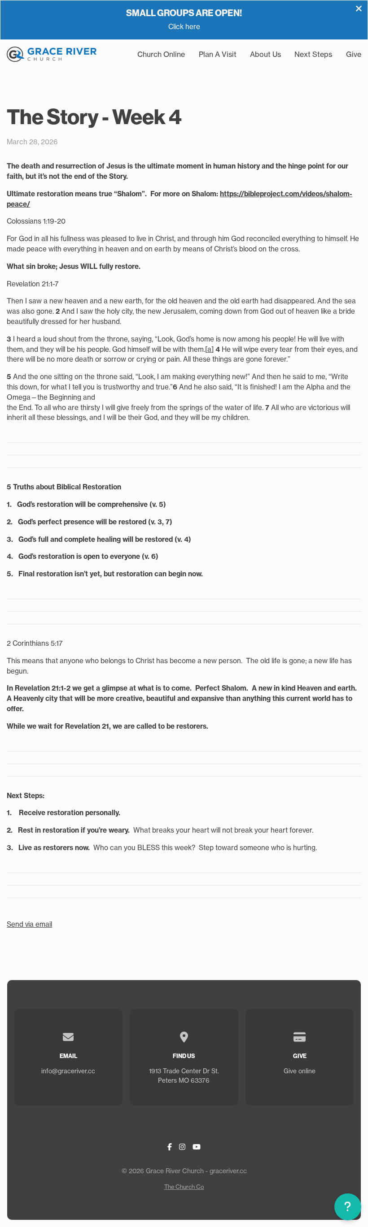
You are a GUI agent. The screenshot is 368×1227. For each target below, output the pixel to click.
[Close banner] (359, 9)
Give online (299, 1071)
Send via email (29, 924)
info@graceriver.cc (68, 1071)
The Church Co (184, 1186)
